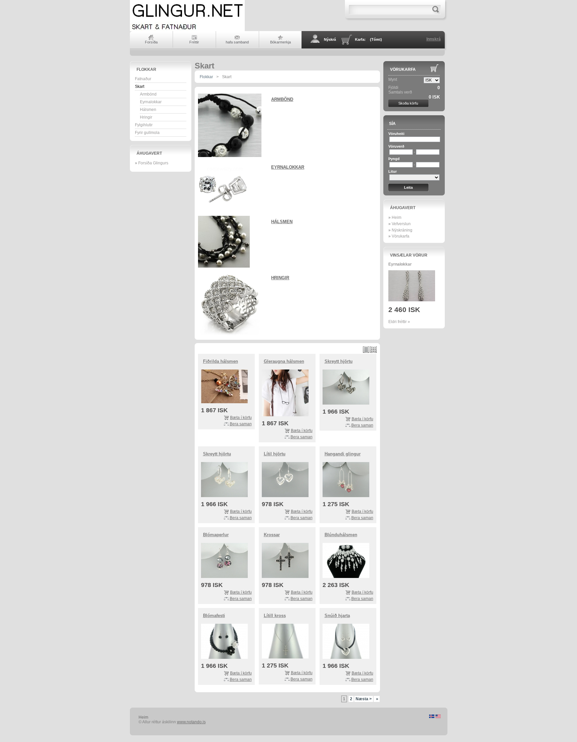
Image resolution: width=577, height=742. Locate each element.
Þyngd (394, 159)
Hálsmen (148, 109)
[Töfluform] (373, 351)
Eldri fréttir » (399, 321)
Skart (139, 86)
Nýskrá (330, 39)
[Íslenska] (432, 717)
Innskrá (433, 39)
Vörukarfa (403, 69)
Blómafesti (214, 615)
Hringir (146, 117)
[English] (438, 717)
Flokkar (146, 69)
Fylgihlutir (144, 125)
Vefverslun (401, 223)
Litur (392, 171)
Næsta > (364, 699)
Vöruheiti (396, 134)
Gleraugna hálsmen (284, 361)
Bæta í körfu (241, 417)
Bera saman (241, 424)
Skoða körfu (408, 103)
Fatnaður (143, 79)
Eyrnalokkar (151, 102)
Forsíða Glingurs (153, 163)
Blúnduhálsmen (341, 534)
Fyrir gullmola (147, 132)
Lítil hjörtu (274, 453)
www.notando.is (191, 722)
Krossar (272, 534)
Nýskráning (402, 230)
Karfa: (368, 39)
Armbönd (148, 94)
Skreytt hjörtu (339, 361)
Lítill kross (275, 615)
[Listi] (366, 351)
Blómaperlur (216, 534)
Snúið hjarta (337, 615)
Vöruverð (396, 146)
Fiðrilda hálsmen (220, 361)
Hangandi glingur (343, 453)
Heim (396, 217)
